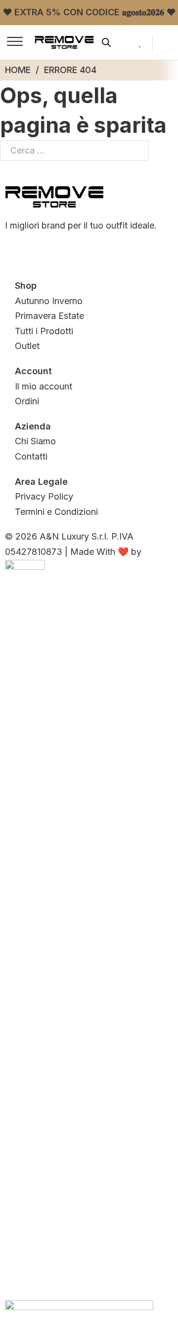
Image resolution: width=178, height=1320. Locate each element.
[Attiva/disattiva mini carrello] (168, 42)
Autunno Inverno (49, 301)
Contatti (31, 456)
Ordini (27, 401)
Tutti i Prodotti (44, 331)
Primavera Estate (49, 316)
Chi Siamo (35, 441)
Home (18, 70)
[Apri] (15, 42)
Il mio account (43, 386)
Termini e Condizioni (56, 511)
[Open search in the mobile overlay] (106, 42)
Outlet (27, 346)
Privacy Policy (44, 496)
